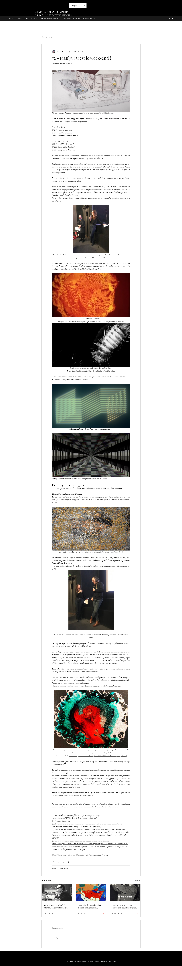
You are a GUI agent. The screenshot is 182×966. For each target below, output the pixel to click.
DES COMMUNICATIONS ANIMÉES (53, 15)
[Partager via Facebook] (53, 862)
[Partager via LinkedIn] (63, 862)
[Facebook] (172, 18)
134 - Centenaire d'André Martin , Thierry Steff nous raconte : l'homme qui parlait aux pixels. (56, 906)
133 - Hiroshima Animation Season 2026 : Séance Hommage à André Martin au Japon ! (90, 906)
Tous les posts (46, 37)
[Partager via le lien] (69, 862)
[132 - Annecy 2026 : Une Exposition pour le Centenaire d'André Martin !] (125, 892)
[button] (138, 37)
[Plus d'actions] (128, 52)
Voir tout (138, 880)
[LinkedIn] (169, 18)
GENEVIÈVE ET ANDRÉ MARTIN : (52, 12)
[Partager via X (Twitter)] (58, 862)
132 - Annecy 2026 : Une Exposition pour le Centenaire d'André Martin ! (124, 906)
